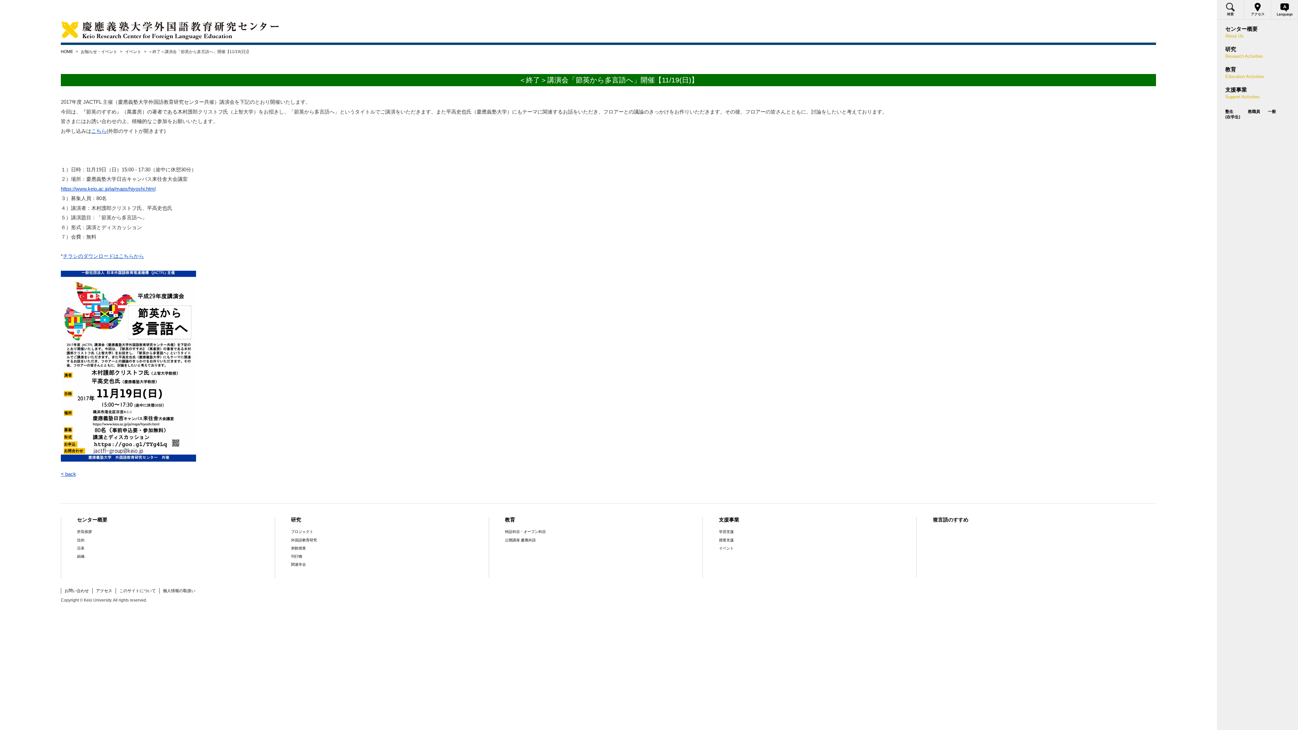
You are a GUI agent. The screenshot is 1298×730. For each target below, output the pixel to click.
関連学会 (298, 564)
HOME (67, 51)
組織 (81, 556)
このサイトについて (137, 590)
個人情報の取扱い (179, 590)
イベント (133, 51)
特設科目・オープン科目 (525, 532)
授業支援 (726, 540)
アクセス (104, 590)
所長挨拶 (84, 532)
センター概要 (92, 519)
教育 (510, 519)
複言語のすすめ (950, 519)
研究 (296, 519)
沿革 (81, 548)
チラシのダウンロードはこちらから (103, 256)
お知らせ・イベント (99, 51)
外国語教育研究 (304, 540)
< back (68, 474)
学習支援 (726, 532)
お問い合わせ (77, 590)
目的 (81, 540)
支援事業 (729, 519)
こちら (98, 131)
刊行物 (296, 556)
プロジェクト (302, 532)
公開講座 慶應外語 (520, 540)
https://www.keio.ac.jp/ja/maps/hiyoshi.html (108, 189)
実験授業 (298, 548)
